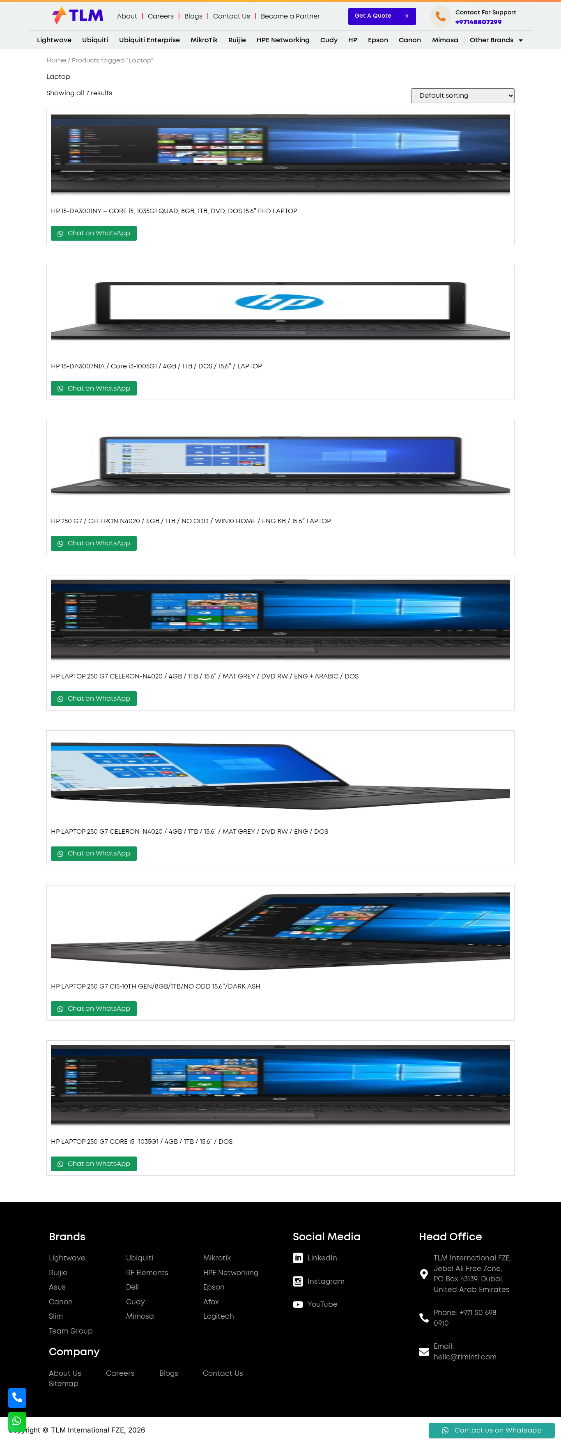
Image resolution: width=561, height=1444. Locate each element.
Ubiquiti (95, 40)
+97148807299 (478, 22)
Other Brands (491, 40)
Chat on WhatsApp (98, 233)
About (127, 16)
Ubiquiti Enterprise (149, 40)
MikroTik (204, 40)
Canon (410, 40)
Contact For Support (485, 13)
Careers (161, 16)
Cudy (329, 40)
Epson (378, 40)
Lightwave (54, 40)
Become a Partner (290, 16)
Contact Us (231, 16)
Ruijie (237, 40)
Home (56, 60)
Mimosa (445, 40)
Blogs (193, 16)
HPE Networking (283, 40)
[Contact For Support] (440, 16)
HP (352, 40)
